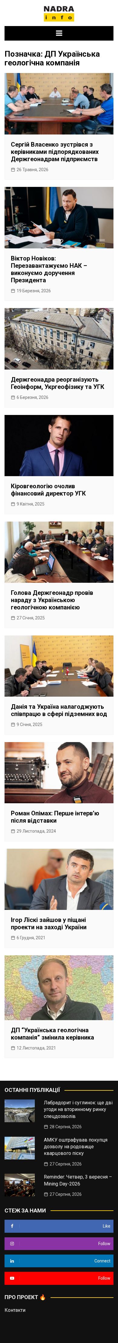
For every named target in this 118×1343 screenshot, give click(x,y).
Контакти (15, 1310)
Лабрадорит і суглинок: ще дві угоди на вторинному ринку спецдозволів (78, 1109)
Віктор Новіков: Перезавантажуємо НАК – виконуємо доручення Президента (49, 269)
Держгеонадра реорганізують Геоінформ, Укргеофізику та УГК (57, 383)
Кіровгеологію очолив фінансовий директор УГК (48, 489)
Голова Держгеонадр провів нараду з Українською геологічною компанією (52, 600)
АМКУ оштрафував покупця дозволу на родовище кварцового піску (75, 1146)
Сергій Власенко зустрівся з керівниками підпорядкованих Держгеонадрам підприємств (55, 152)
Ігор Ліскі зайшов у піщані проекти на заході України (49, 923)
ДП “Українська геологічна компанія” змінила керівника (52, 1033)
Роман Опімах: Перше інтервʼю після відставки (55, 817)
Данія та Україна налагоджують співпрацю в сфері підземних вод (59, 710)
